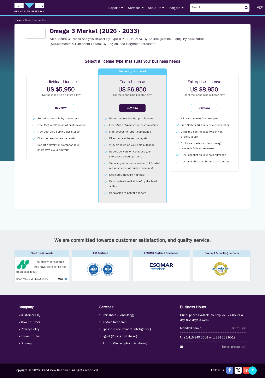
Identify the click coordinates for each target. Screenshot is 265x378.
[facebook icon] (229, 370)
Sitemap (26, 343)
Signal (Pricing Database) (119, 336)
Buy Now (60, 107)
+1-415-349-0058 (196, 338)
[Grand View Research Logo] (29, 7)
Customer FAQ (30, 315)
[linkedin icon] (246, 370)
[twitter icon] (238, 370)
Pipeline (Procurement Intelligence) (126, 329)
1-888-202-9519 (224, 338)
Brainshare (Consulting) (118, 315)
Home (19, 20)
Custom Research (114, 322)
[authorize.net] (222, 275)
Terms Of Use (30, 336)
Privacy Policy (30, 329)
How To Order (30, 322)
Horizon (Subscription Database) (124, 343)
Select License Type (35, 20)
